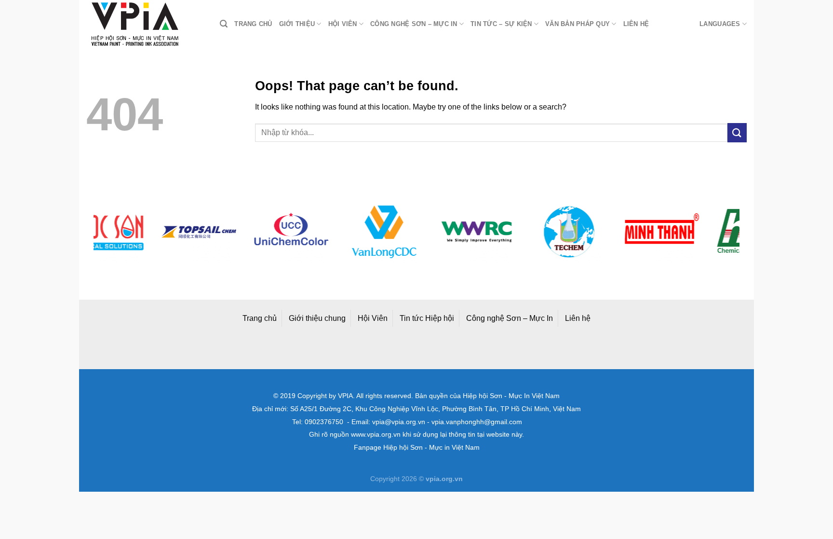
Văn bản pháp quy (577, 24)
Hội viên (342, 24)
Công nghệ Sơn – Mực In (509, 318)
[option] (149, 232)
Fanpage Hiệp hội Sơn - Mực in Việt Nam (417, 447)
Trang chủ (253, 24)
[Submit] (737, 132)
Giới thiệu (297, 24)
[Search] (224, 23)
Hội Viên (373, 318)
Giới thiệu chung (317, 318)
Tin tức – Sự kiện (501, 24)
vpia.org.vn (444, 479)
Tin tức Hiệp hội (427, 318)
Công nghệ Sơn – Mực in (413, 24)
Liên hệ (636, 24)
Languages (719, 24)
